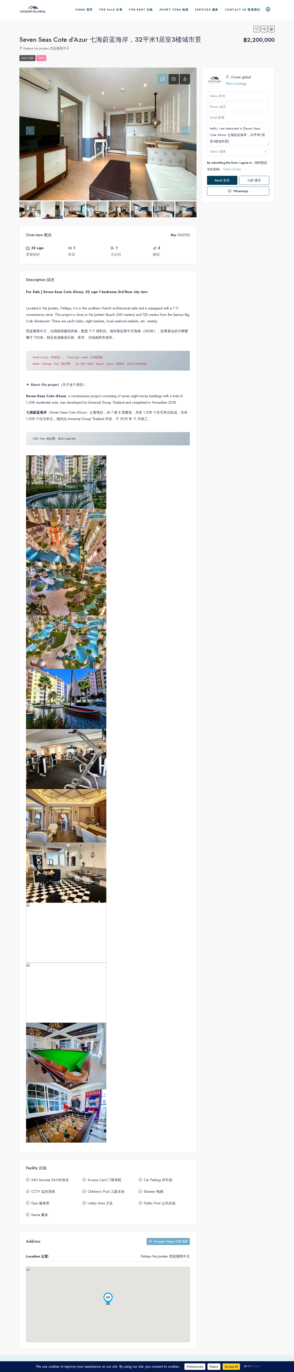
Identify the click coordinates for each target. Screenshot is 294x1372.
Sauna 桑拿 (39, 1214)
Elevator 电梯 (153, 1191)
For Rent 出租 (141, 10)
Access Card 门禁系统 (104, 1179)
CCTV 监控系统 (43, 1191)
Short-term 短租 (174, 10)
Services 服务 (206, 10)
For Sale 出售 (111, 10)
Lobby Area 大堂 (100, 1203)
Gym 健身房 (40, 1203)
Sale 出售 (27, 58)
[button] (257, 29)
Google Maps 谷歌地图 (170, 1241)
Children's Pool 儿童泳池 (106, 1191)
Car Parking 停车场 (158, 1179)
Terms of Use (232, 169)
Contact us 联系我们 (242, 10)
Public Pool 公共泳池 (159, 1203)
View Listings (236, 83)
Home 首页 (84, 10)
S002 (41, 58)
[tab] (162, 79)
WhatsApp (240, 191)
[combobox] (238, 151)
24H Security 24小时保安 (50, 1179)
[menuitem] (267, 9)
